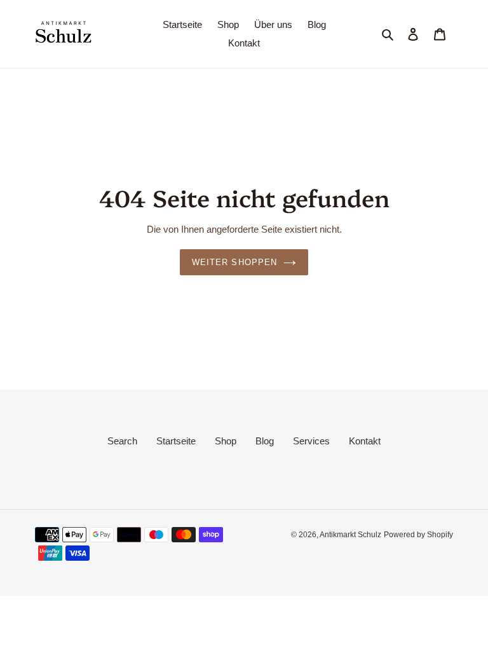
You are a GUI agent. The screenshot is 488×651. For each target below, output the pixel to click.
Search (122, 440)
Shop (225, 440)
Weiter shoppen (234, 262)
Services (311, 440)
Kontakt (365, 440)
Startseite (176, 440)
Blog (264, 440)
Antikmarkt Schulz (350, 534)
